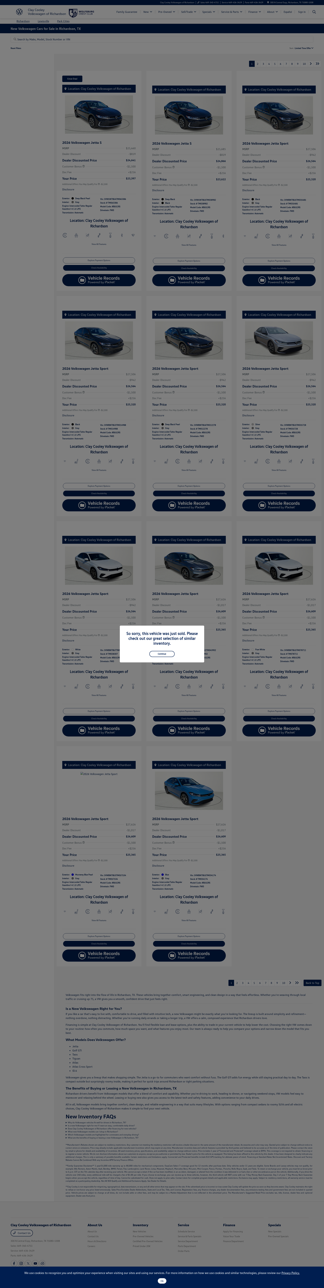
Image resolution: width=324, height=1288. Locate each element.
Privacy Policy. (290, 1273)
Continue (162, 653)
